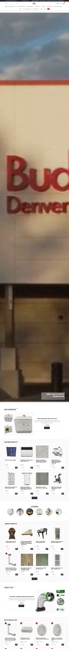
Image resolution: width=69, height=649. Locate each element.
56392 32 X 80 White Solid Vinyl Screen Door (57, 569)
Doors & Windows (30, 6)
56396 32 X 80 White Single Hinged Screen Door (57, 542)
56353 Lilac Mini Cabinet (10, 460)
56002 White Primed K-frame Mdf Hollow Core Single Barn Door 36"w (26, 488)
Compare (7, 467)
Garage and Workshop (21, 6)
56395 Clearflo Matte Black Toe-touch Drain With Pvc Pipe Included (11, 569)
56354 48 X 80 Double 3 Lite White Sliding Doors (11, 488)
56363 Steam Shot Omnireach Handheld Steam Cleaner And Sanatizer (56, 462)
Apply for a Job (54, 0)
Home (6, 6)
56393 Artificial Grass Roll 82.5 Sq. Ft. (41, 569)
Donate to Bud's (43, 0)
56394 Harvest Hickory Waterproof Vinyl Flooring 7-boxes (26, 569)
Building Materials (11, 6)
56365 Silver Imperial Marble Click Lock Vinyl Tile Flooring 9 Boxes (41, 461)
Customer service (61, 0)
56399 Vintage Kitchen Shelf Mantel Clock (11, 542)
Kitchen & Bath (37, 6)
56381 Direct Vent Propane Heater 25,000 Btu (26, 461)
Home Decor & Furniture (58, 6)
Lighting (43, 6)
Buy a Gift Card (48, 0)
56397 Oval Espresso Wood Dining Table (40, 542)
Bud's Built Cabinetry (35, 0)
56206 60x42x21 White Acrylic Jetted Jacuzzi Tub (42, 639)
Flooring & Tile (49, 6)
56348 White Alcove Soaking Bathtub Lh (25, 639)
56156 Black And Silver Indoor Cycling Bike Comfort (56, 488)
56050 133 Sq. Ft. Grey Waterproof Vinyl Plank (41, 488)
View (46, 427)
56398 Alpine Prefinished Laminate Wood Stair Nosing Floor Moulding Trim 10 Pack (26, 543)
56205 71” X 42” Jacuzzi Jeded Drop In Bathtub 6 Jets (57, 639)
